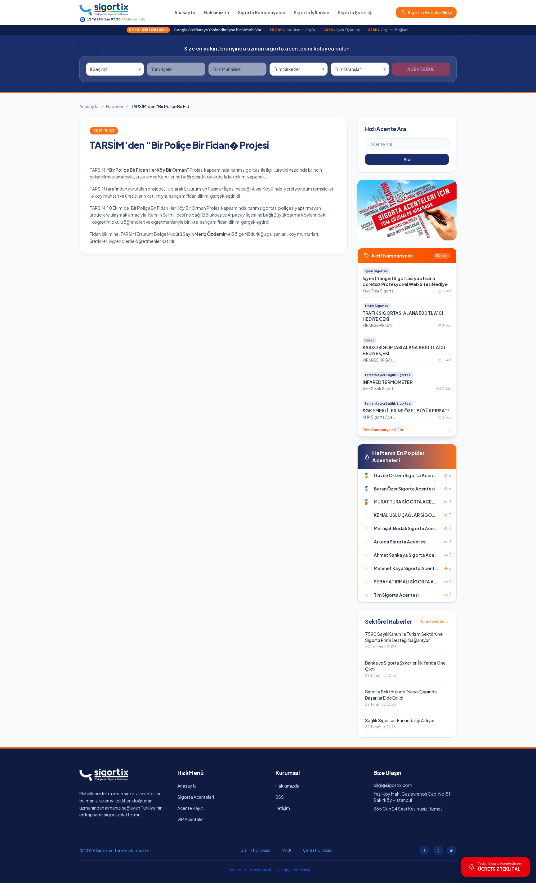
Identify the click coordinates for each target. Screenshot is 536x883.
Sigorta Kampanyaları (261, 12)
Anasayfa (184, 12)
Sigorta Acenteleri (195, 797)
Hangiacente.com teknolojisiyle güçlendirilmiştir (268, 870)
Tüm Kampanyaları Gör (383, 430)
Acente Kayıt (190, 808)
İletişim (282, 808)
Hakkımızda (216, 12)
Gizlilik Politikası (255, 850)
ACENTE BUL (421, 69)
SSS (279, 797)
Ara (407, 159)
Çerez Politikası (317, 850)
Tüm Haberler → (434, 621)
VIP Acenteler (190, 819)
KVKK (287, 850)
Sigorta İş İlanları (311, 12)
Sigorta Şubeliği (355, 12)
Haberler (114, 106)
